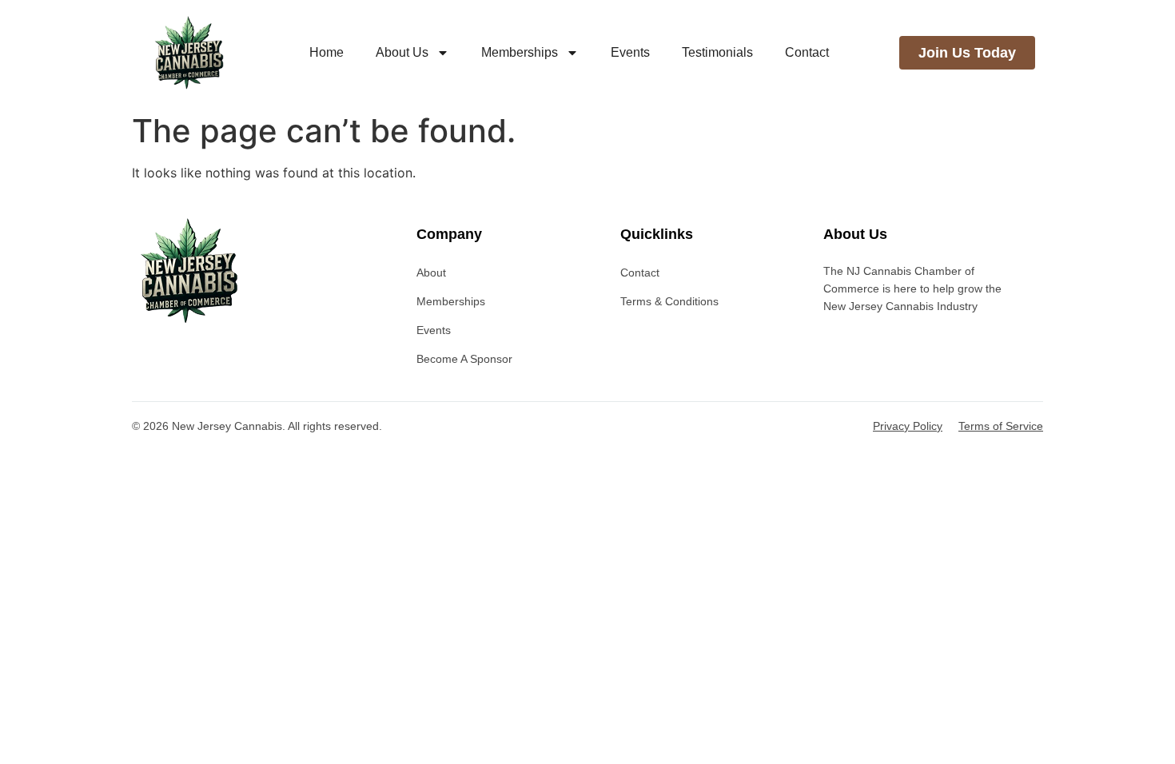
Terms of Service (1000, 426)
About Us (402, 52)
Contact (807, 52)
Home (326, 52)
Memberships (519, 52)
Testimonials (717, 52)
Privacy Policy (907, 426)
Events (630, 52)
